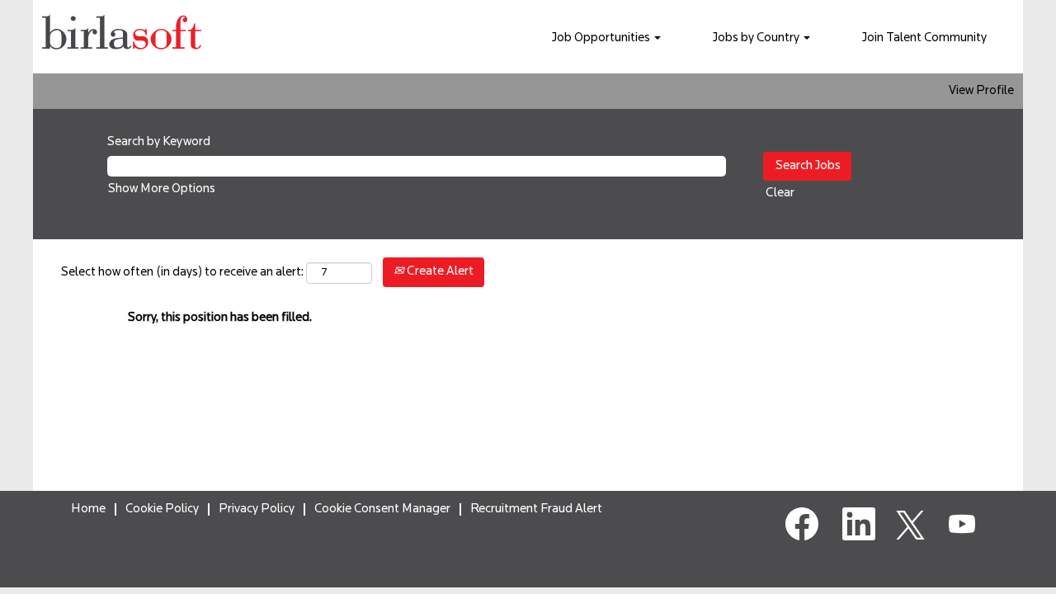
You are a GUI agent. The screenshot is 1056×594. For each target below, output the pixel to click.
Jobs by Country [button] (757, 38)
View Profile (981, 91)
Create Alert (439, 272)
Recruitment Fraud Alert (536, 509)
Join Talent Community (924, 38)
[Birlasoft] (121, 36)
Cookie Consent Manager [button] (382, 509)
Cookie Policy (162, 509)
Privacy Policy (257, 509)
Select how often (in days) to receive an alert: (182, 272)
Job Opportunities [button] (602, 38)
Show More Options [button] (161, 189)
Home (88, 509)
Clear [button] (780, 193)
